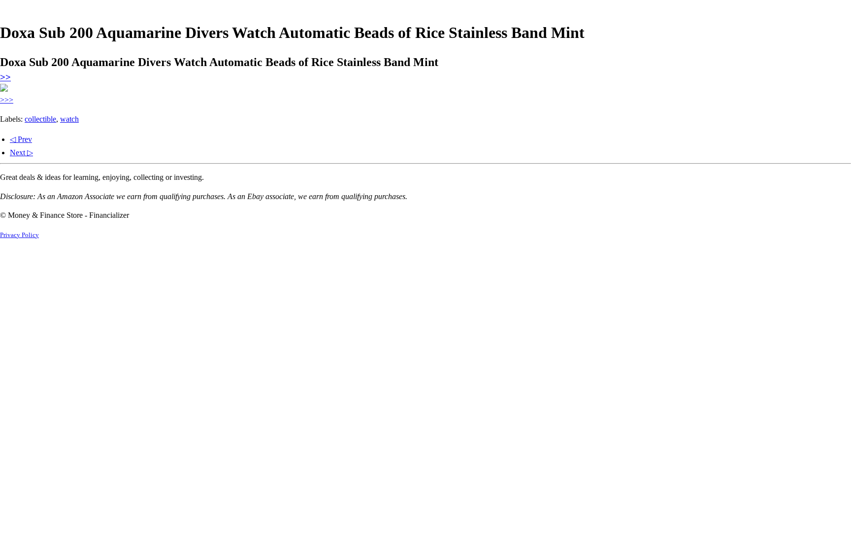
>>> (6, 100)
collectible (40, 119)
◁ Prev (21, 139)
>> (5, 77)
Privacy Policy (19, 235)
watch (69, 119)
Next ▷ (21, 152)
